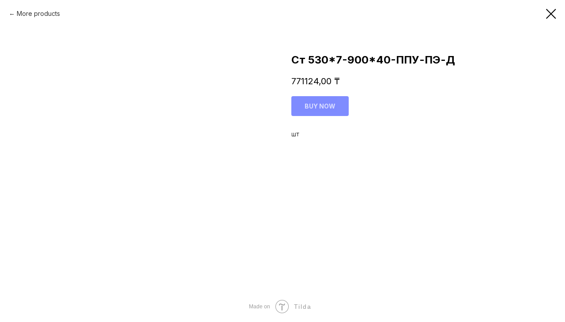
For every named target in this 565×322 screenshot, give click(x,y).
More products (38, 13)
